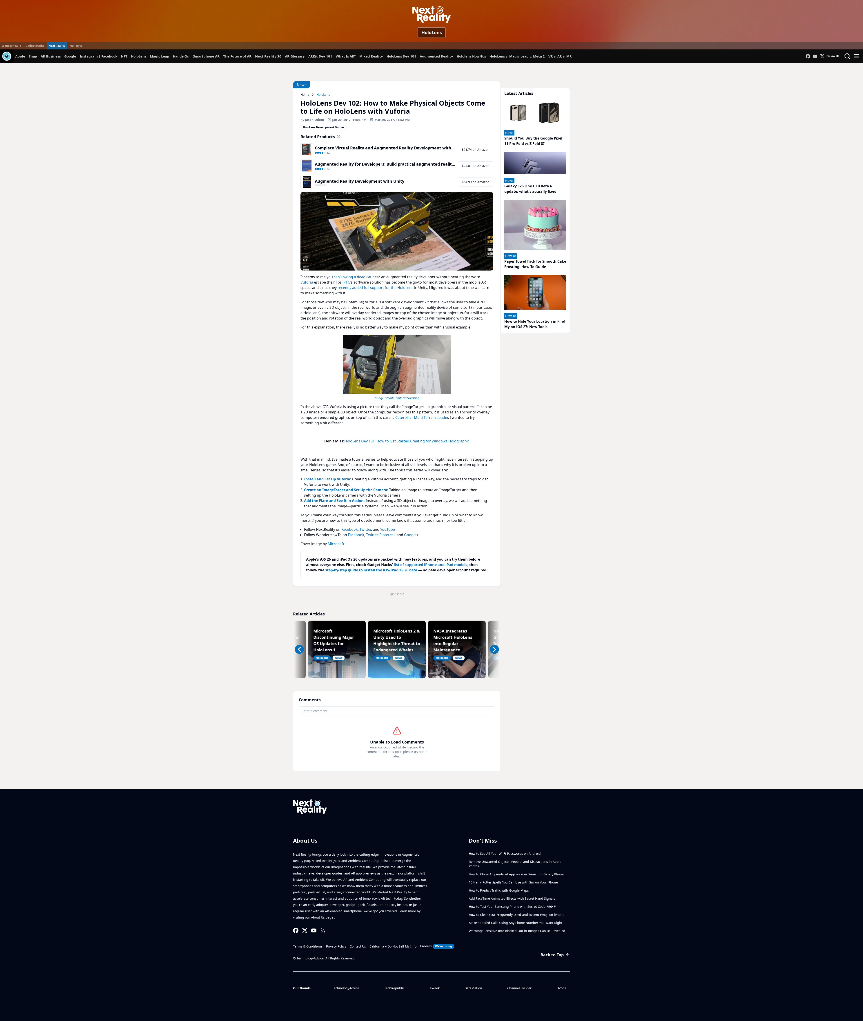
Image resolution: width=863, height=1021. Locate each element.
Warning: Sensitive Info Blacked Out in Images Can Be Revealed (517, 931)
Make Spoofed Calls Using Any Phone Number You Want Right (515, 923)
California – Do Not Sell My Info (392, 946)
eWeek (435, 988)
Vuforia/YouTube (407, 398)
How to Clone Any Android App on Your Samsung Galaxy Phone (516, 874)
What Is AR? (346, 56)
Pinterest (387, 534)
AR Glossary (295, 56)
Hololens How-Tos (471, 56)
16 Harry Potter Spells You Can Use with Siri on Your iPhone (513, 882)
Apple (20, 56)
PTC (346, 282)
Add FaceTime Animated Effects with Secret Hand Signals (512, 898)
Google (70, 56)
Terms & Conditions (308, 946)
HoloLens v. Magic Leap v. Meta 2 (517, 56)
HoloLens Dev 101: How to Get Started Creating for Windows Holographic (406, 441)
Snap (33, 56)
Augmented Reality (436, 56)
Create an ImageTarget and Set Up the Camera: (346, 489)
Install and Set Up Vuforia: (327, 479)
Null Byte (76, 46)
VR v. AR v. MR (560, 56)
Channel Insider (519, 988)
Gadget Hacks (35, 46)
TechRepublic (394, 988)
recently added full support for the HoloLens (375, 287)
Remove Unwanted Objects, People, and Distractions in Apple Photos (515, 863)
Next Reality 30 (268, 56)
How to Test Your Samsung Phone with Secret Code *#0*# (512, 906)
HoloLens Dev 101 (401, 56)
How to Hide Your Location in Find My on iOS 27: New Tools (534, 324)
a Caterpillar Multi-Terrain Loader (420, 417)
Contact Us (358, 946)
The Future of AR (237, 56)
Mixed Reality (371, 56)
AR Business (51, 56)
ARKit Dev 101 (320, 56)
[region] (396, 366)
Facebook (349, 529)
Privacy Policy (336, 946)
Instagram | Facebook (98, 56)
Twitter (365, 529)
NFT (124, 56)
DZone (561, 988)
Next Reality (57, 46)
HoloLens (431, 32)
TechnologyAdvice (345, 988)
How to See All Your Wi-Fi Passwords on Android (505, 853)
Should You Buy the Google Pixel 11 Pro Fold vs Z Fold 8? (533, 141)
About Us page (322, 917)
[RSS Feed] (322, 930)
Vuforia (306, 282)
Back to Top (552, 954)
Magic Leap (159, 56)
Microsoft (336, 543)
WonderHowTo (11, 46)
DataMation (473, 988)
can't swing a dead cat (352, 276)
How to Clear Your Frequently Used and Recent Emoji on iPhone (516, 914)
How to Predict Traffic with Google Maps (499, 890)
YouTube (387, 529)
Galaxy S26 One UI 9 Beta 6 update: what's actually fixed (530, 189)
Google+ (411, 534)
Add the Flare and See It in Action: (334, 500)
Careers (436, 946)
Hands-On (181, 56)
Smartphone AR (206, 56)
